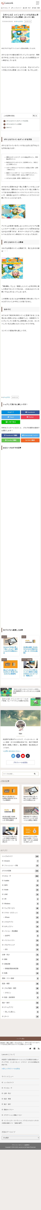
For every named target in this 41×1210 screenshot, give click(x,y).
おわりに (9, 127)
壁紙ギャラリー (9, 1109)
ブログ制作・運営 (21, 988)
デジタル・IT (6, 8)
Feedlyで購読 (11, 440)
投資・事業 (37, 8)
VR (21, 899)
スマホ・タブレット (21, 913)
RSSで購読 (31, 440)
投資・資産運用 (21, 997)
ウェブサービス (21, 908)
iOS (21, 949)
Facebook (31, 412)
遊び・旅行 (20, 1003)
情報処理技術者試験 (21, 969)
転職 (21, 973)
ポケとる (28, 21)
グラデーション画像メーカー (13, 1115)
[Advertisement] (20, 91)
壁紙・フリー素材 (20, 978)
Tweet (11, 417)
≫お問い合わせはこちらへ (11, 751)
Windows (21, 904)
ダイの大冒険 (20, 871)
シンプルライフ (17, 8)
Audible (4, 659)
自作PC (21, 936)
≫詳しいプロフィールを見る (11, 1068)
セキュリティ (21, 926)
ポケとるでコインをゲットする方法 (17, 121)
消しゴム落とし (21, 1012)
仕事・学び (28, 8)
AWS (21, 885)
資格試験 (21, 964)
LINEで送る (12, 422)
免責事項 (27, 1145)
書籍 (21, 959)
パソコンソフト (21, 940)
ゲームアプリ (19, 21)
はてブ (11, 412)
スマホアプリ (21, 922)
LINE (21, 894)
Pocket (31, 417)
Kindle (24, 636)
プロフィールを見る (20, 762)
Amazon (4, 636)
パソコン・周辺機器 (27, 659)
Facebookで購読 (11, 435)
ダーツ (21, 1016)
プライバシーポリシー (18, 1145)
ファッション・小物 (21, 865)
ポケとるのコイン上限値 (13, 124)
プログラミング (21, 945)
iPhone (21, 917)
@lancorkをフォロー (31, 435)
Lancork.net (21, 1147)
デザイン (21, 993)
